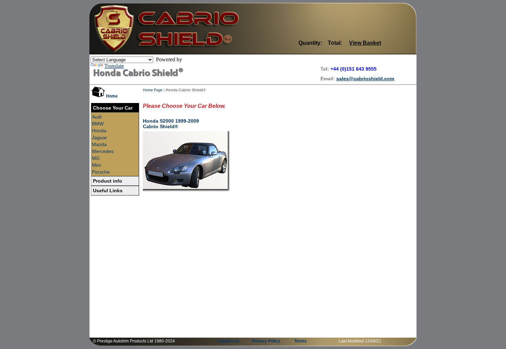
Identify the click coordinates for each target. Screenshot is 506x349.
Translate (114, 66)
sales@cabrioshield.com (365, 78)
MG (96, 158)
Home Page (152, 90)
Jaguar (99, 137)
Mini (96, 165)
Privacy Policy (266, 341)
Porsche (101, 172)
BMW (98, 123)
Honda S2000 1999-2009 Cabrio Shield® (171, 123)
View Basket (365, 43)
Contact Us (229, 341)
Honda (99, 130)
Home (112, 96)
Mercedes (103, 151)
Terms (300, 341)
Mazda (99, 144)
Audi (97, 117)
